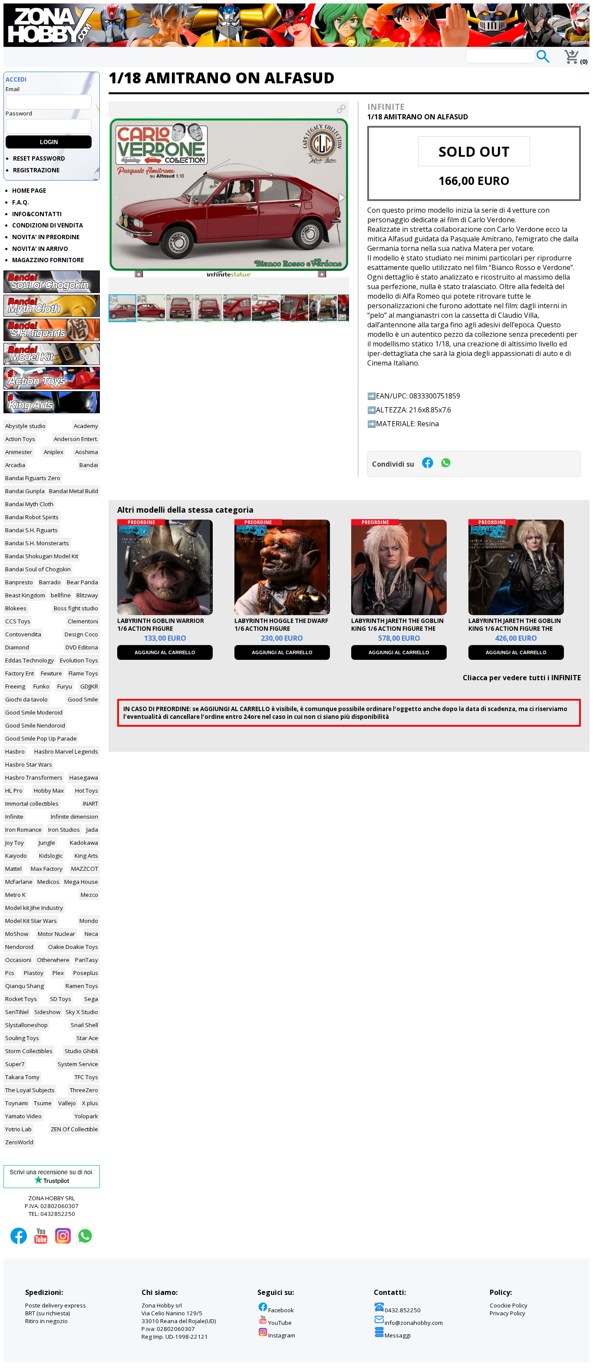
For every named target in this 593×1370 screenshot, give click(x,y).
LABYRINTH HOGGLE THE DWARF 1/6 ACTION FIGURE (281, 624)
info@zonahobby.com (414, 1323)
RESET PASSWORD (39, 158)
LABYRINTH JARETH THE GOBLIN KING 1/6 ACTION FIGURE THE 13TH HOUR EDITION (514, 628)
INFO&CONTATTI (37, 214)
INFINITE (386, 106)
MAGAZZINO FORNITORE (48, 260)
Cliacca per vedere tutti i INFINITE (522, 677)
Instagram (281, 1335)
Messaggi (398, 1335)
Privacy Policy (507, 1313)
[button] (341, 109)
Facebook (281, 1310)
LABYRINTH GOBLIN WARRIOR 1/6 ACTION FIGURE (160, 624)
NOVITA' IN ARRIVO (40, 249)
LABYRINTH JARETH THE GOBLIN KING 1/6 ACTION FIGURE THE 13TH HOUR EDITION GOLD (397, 628)
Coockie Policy (508, 1305)
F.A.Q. (20, 202)
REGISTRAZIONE (36, 170)
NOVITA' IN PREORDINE (45, 237)
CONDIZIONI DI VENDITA (47, 225)
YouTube (280, 1323)
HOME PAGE (29, 190)
